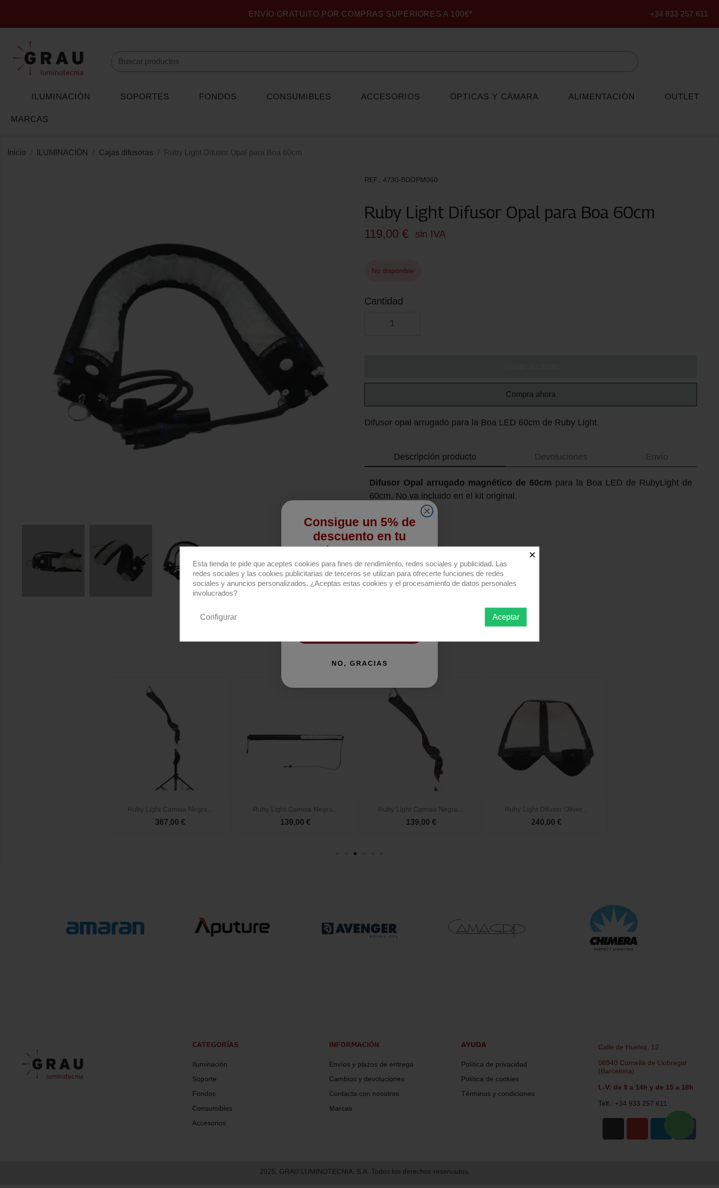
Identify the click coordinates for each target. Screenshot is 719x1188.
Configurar (218, 616)
